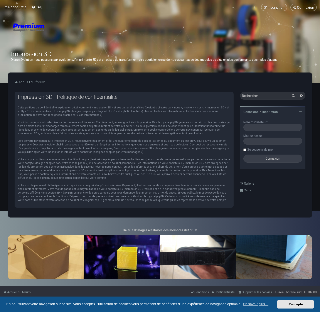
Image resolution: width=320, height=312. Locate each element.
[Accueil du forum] (54, 33)
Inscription (270, 112)
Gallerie (248, 183)
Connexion (251, 112)
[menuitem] (37, 7)
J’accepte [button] (295, 304)
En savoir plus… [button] (255, 304)
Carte (247, 190)
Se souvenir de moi (260, 149)
